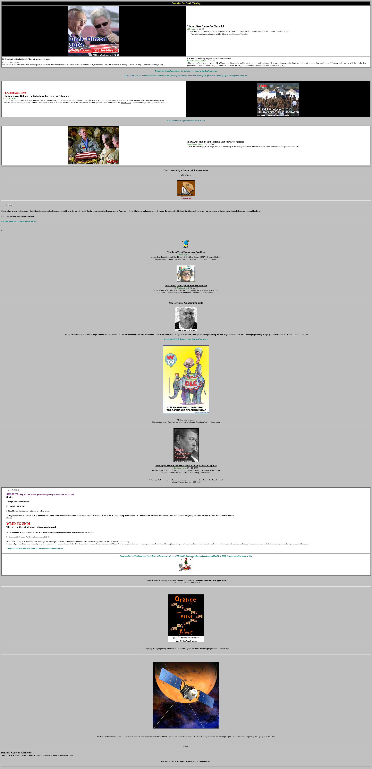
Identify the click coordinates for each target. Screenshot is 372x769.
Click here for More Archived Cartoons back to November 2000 (186, 761)
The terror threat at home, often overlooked (31, 527)
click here (186, 175)
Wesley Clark (126, 102)
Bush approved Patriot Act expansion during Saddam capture (186, 465)
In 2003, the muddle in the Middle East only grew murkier (215, 142)
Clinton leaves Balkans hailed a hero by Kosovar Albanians (36, 95)
